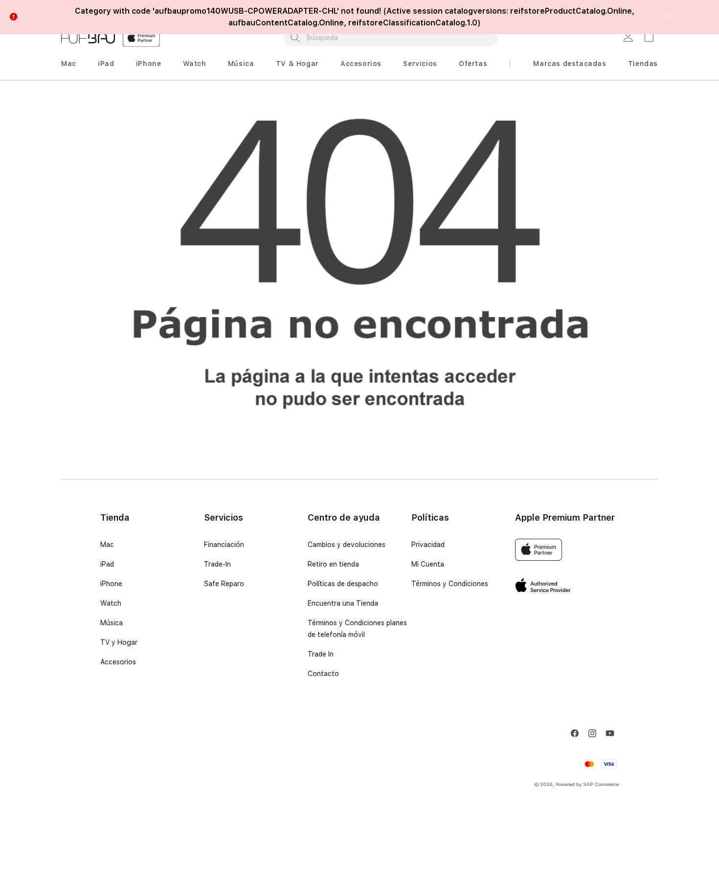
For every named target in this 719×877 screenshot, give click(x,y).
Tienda (115, 517)
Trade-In (217, 564)
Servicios (420, 63)
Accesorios (361, 63)
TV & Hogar (297, 63)
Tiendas (643, 63)
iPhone (148, 63)
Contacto (323, 674)
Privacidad (428, 544)
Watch (194, 63)
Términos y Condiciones (449, 584)
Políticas (430, 517)
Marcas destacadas (569, 63)
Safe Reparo (224, 584)
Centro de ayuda (344, 517)
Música (241, 63)
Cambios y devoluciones (346, 544)
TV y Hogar (118, 642)
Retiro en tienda (333, 564)
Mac (68, 63)
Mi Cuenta (427, 564)
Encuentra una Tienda (343, 603)
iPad (106, 63)
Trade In (321, 654)
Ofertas (473, 63)
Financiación (224, 544)
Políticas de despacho (343, 584)
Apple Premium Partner (565, 517)
